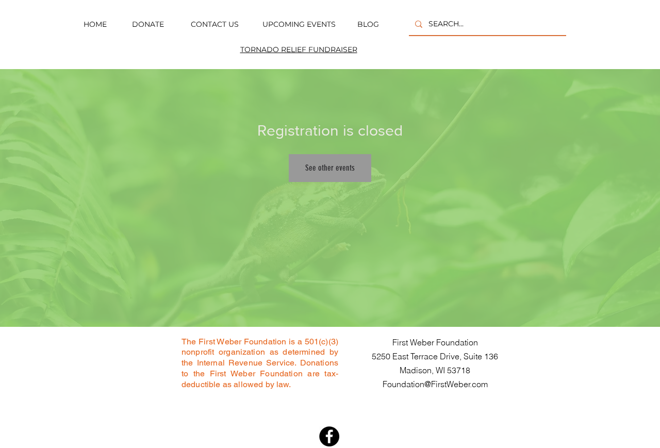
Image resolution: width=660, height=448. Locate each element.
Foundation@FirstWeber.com (435, 384)
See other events (330, 168)
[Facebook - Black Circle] (329, 436)
